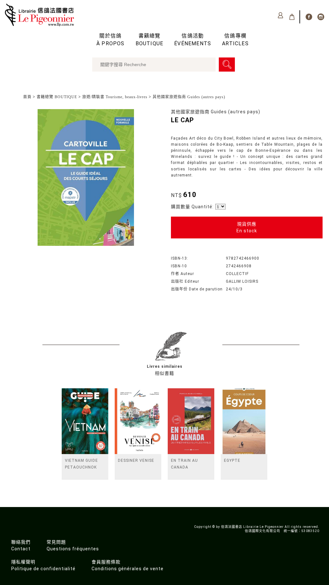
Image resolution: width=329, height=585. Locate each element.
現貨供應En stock (246, 227)
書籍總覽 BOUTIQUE (57, 97)
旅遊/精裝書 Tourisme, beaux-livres (114, 97)
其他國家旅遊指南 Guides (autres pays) (189, 97)
